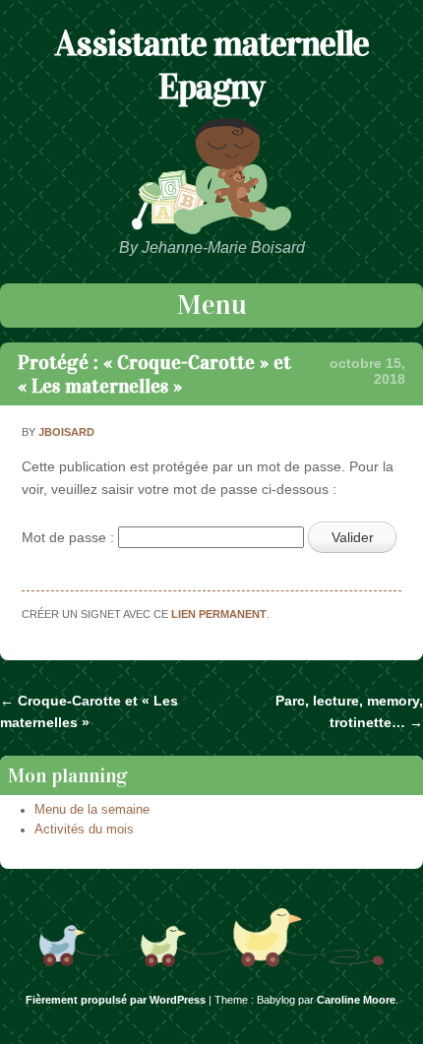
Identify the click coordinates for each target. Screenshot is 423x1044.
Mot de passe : (70, 537)
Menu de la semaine (92, 810)
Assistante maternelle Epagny (212, 65)
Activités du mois (84, 829)
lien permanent (219, 614)
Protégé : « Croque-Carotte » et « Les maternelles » (154, 374)
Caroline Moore (356, 1000)
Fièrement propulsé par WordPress (116, 1000)
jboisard (66, 432)
